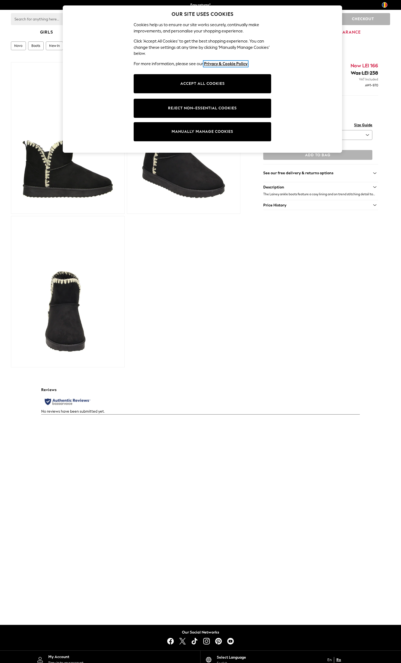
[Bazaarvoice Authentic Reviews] (67, 402)
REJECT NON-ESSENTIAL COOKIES (202, 108)
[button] (320, 187)
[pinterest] (219, 641)
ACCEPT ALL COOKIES (202, 83)
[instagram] (206, 641)
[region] (202, 79)
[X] (182, 641)
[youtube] (231, 641)
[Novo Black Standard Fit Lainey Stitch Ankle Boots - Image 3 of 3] (67, 291)
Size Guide (363, 125)
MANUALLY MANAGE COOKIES (202, 131)
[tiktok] (194, 641)
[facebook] (170, 641)
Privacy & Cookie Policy (225, 63)
